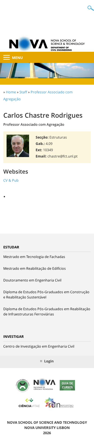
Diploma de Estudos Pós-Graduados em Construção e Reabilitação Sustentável (46, 295)
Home (11, 92)
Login (49, 361)
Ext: (39, 149)
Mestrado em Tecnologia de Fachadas (34, 256)
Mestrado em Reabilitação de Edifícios (34, 268)
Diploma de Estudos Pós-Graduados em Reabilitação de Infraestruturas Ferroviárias (46, 311)
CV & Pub (11, 180)
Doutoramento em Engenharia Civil (32, 280)
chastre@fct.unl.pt (62, 156)
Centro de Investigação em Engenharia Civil (38, 346)
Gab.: (40, 143)
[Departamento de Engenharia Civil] (47, 43)
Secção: (42, 137)
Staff (23, 92)
